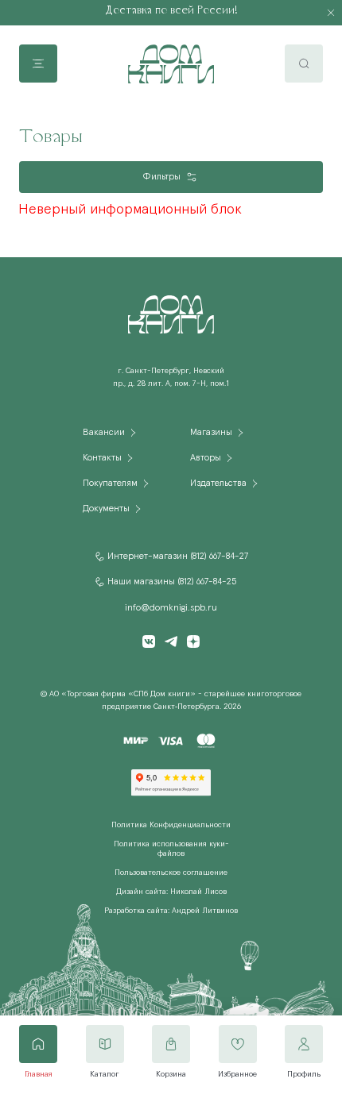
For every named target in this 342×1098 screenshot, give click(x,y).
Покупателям (110, 483)
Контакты (102, 458)
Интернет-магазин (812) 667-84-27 (177, 556)
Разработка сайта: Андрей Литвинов (171, 911)
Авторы (205, 458)
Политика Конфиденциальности (171, 825)
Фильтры (161, 177)
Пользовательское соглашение (171, 872)
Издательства (218, 483)
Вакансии (104, 432)
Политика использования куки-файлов (171, 848)
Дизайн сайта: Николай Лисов (171, 892)
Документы (106, 509)
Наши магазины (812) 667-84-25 (171, 582)
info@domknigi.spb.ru (171, 608)
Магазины (211, 432)
